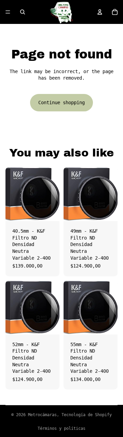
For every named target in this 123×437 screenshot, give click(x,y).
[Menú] (8, 12)
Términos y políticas (61, 428)
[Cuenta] (99, 11)
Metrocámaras (42, 414)
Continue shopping (61, 102)
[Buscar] (22, 11)
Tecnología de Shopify (87, 414)
